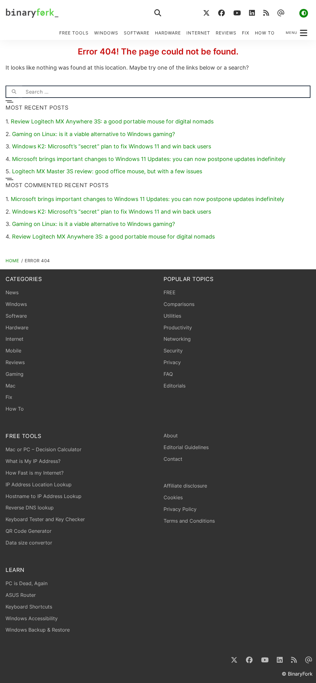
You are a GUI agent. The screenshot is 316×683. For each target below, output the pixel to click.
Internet (198, 32)
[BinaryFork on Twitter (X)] (206, 13)
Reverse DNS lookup (30, 507)
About (171, 435)
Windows (106, 32)
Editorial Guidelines (186, 447)
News (12, 292)
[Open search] (158, 13)
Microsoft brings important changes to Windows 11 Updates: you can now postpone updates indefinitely (148, 159)
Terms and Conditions (189, 521)
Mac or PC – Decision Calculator (43, 449)
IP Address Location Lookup (39, 484)
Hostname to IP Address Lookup (43, 496)
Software (136, 32)
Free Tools (74, 32)
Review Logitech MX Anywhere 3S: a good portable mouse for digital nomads (112, 121)
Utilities (172, 316)
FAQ (168, 374)
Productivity (178, 327)
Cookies (173, 497)
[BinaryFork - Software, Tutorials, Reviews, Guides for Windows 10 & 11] (70, 13)
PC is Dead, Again (27, 583)
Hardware (168, 32)
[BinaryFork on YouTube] (237, 13)
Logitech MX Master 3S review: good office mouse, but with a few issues (107, 171)
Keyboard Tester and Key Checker (45, 519)
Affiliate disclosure (185, 486)
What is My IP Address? (33, 461)
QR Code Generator (29, 531)
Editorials (174, 386)
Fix (245, 32)
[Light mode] (303, 13)
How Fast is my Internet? (35, 473)
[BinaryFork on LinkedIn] (252, 13)
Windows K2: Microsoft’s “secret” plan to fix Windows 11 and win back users (111, 146)
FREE (170, 292)
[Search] (14, 92)
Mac (10, 386)
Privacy (172, 362)
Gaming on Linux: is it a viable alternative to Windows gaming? (93, 134)
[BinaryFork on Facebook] (221, 13)
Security (173, 351)
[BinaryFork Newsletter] (280, 13)
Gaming (14, 374)
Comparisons (179, 304)
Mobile (13, 351)
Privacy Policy (180, 509)
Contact (173, 459)
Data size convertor (29, 543)
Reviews (226, 32)
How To (265, 32)
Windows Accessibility (32, 618)
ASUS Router (21, 595)
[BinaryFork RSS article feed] (266, 13)
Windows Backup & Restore (38, 630)
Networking (177, 339)
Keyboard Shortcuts (29, 607)
